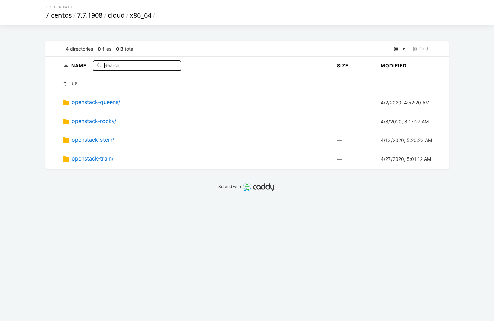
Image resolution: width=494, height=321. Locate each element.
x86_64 (140, 15)
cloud (116, 15)
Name (79, 65)
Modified (394, 65)
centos (61, 15)
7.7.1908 (89, 15)
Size (343, 65)
